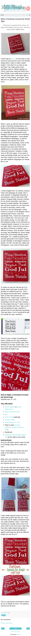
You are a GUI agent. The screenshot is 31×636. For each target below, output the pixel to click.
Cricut (13, 59)
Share (3, 615)
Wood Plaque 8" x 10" (12, 422)
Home (15, 628)
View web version (15, 631)
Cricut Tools (9, 417)
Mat (6, 414)
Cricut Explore (10, 407)
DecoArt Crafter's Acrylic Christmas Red (14, 427)
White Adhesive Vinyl (12, 412)
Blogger (18, 634)
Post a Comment (6, 623)
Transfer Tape (10, 420)
